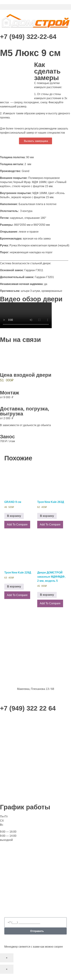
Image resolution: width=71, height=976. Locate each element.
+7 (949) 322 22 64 (28, 708)
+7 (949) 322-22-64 (28, 36)
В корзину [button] (14, 515)
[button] (35, 7)
